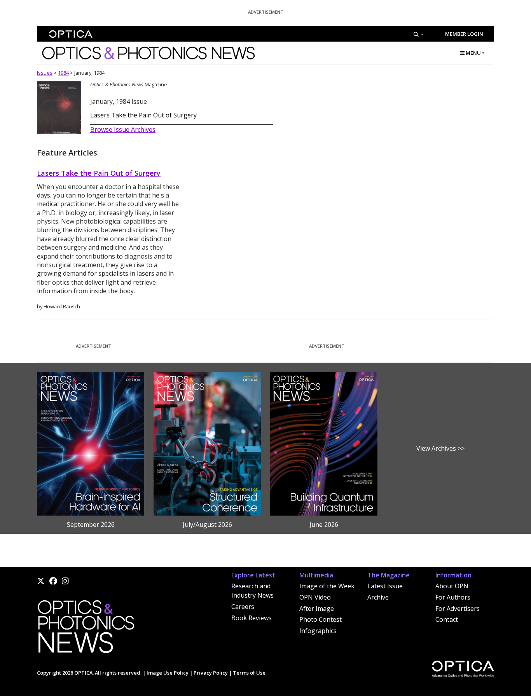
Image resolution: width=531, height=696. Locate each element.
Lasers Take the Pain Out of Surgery (143, 115)
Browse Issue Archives (122, 129)
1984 (63, 72)
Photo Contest (320, 619)
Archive (378, 597)
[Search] (418, 34)
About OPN (451, 586)
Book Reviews (251, 618)
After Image (316, 608)
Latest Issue (385, 586)
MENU (473, 52)
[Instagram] (65, 581)
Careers (242, 606)
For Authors (452, 597)
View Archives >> (440, 448)
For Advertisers (457, 608)
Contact (446, 619)
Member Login (464, 33)
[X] (41, 581)
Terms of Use (249, 672)
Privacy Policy (211, 672)
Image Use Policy (168, 672)
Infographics (318, 630)
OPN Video (315, 597)
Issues (44, 72)
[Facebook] (53, 581)
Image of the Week (327, 586)
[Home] (85, 628)
